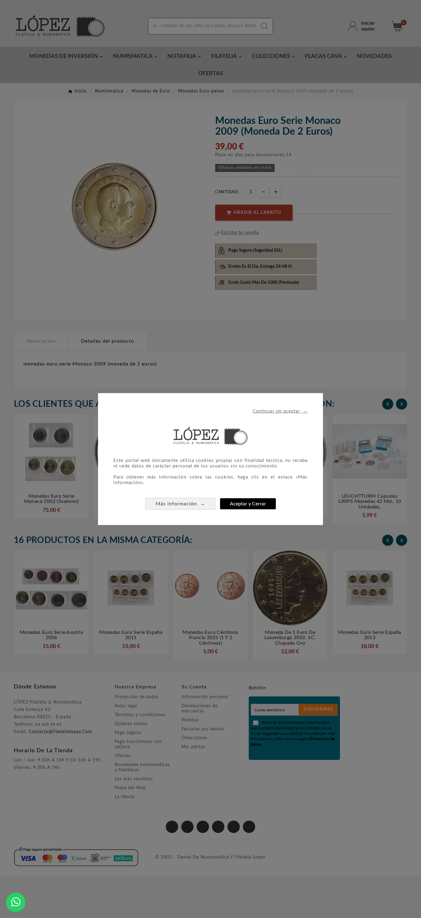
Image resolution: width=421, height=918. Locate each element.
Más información (180, 503)
